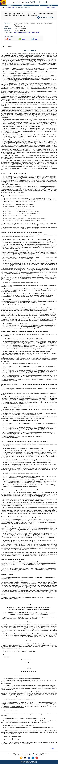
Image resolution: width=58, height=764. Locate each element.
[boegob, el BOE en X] (25, 758)
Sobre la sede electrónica (18, 753)
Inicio (9, 7)
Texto (3, 46)
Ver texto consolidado (47, 17)
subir (53, 748)
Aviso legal (31, 753)
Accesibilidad (38, 753)
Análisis (10, 46)
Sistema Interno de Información (21, 754)
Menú (48, 5)
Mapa (26, 753)
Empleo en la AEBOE (39, 754)
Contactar (10, 753)
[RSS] (21, 758)
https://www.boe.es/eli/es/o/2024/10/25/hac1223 (26, 32)
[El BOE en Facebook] (29, 758)
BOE (13, 7)
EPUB (23, 39)
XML (36, 39)
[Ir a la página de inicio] (29, 2)
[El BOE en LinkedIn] (33, 758)
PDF (10, 39)
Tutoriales (31, 754)
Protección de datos (46, 753)
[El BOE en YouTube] (36, 758)
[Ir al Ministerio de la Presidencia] (3, 2)
